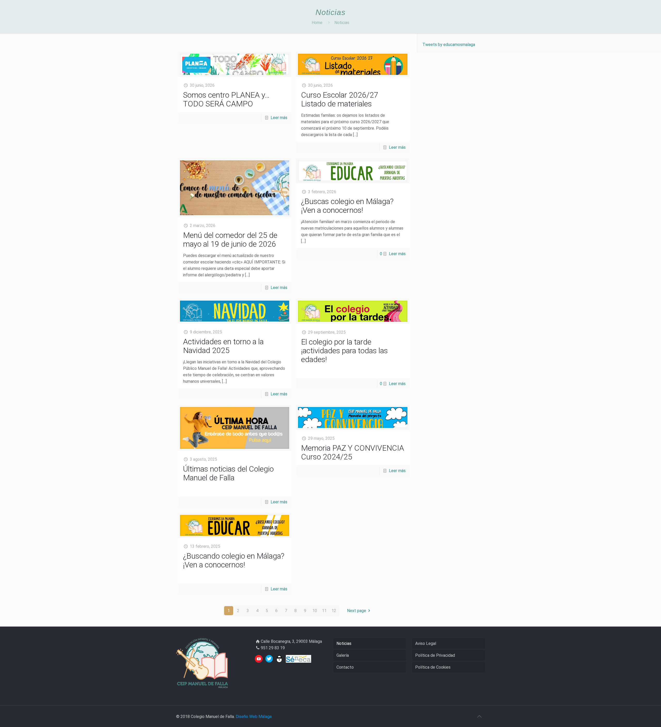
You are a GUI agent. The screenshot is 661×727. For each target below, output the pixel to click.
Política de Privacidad (435, 655)
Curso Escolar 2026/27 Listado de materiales (339, 99)
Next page (356, 610)
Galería (342, 655)
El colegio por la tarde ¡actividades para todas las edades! (344, 350)
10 (314, 610)
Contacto (345, 667)
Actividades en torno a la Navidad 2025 (223, 346)
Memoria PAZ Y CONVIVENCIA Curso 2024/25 (352, 452)
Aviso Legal (425, 643)
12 (334, 610)
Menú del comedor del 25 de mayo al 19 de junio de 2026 (230, 239)
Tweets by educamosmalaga (448, 44)
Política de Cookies (433, 667)
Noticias (341, 22)
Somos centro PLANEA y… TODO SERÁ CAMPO (226, 99)
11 (324, 610)
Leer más (279, 117)
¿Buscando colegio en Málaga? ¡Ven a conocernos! (233, 560)
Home (317, 22)
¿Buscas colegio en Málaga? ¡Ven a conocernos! (347, 206)
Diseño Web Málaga (254, 716)
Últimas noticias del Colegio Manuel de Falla (228, 473)
